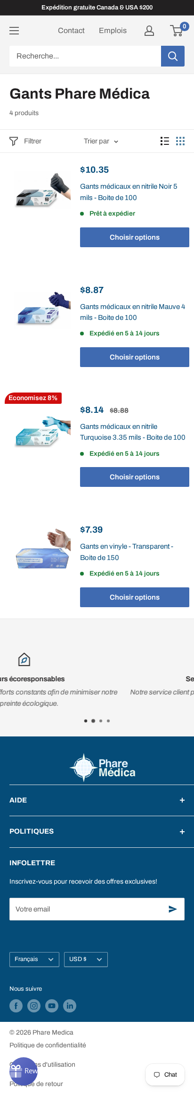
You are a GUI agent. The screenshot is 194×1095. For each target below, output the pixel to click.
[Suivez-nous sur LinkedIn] (69, 1005)
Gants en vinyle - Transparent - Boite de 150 (126, 552)
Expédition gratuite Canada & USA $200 (97, 7)
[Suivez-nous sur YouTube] (51, 1005)
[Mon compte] (149, 30)
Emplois (113, 30)
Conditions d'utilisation (42, 1064)
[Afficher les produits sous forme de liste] (165, 141)
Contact (71, 30)
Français (26, 959)
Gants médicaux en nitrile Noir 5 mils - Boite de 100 (129, 192)
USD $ (78, 959)
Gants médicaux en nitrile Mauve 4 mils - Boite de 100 (132, 312)
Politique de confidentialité (47, 1045)
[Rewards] (23, 1071)
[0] (177, 30)
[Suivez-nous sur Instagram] (33, 1005)
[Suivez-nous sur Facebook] (16, 1005)
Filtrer (32, 141)
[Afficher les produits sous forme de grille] (180, 141)
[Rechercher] (173, 56)
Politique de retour (36, 1083)
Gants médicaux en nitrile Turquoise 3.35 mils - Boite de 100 (133, 432)
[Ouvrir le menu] (14, 30)
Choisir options (135, 237)
